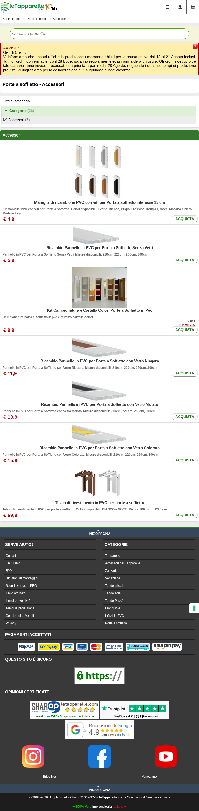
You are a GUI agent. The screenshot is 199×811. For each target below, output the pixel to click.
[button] (99, 111)
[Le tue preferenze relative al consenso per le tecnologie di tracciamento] (194, 608)
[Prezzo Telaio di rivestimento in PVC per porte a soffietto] (99, 483)
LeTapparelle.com (22, 7)
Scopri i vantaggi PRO (21, 586)
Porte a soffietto (116, 623)
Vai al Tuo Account (180, 7)
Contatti (11, 556)
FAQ (9, 571)
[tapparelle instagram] (33, 747)
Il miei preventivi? (18, 601)
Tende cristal (114, 586)
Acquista (184, 219)
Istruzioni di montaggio (22, 578)
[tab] (99, 111)
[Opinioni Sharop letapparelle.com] (64, 701)
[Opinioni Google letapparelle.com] (99, 721)
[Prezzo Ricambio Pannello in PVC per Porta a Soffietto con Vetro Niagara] (99, 348)
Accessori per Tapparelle (122, 563)
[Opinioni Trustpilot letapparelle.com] (134, 701)
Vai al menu (167, 7)
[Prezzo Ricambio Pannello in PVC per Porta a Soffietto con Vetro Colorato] (99, 435)
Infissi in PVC (114, 616)
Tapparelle (112, 556)
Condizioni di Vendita (21, 616)
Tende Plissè (114, 601)
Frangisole (112, 608)
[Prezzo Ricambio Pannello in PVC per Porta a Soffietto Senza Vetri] (99, 235)
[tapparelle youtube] (166, 747)
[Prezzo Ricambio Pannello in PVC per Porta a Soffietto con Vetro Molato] (99, 391)
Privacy (11, 623)
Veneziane (112, 578)
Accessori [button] (19, 120)
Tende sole (113, 593)
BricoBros (50, 776)
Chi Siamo (13, 563)
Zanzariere (112, 571)
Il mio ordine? (15, 593)
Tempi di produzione (20, 608)
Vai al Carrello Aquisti (193, 7)
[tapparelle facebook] (99, 747)
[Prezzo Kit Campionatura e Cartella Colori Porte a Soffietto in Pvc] (99, 287)
